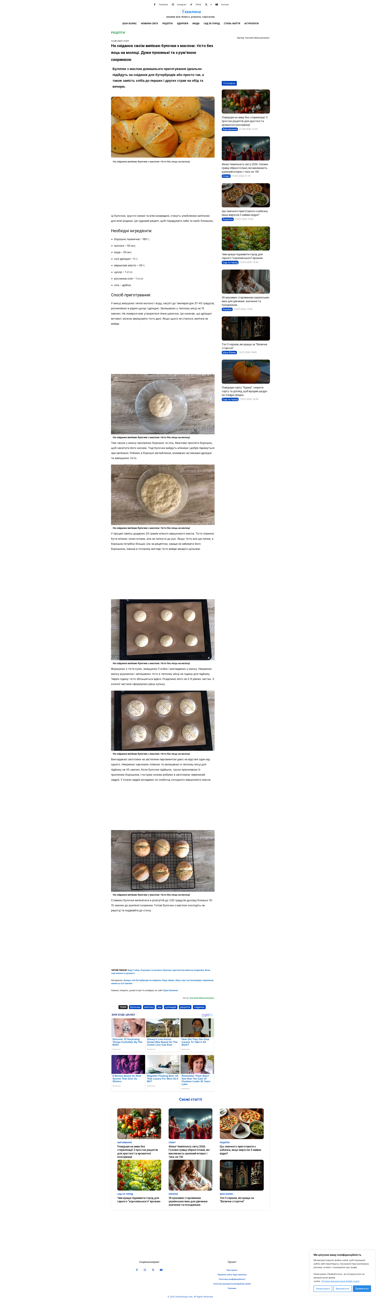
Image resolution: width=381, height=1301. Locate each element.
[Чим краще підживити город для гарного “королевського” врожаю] (246, 238)
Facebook (163, 4)
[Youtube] (216, 4)
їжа (159, 1007)
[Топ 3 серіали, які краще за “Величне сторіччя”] (246, 328)
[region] (342, 1272)
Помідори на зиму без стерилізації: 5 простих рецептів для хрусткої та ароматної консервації (244, 121)
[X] (206, 4)
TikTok (198, 4)
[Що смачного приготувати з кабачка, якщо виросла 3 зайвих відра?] (246, 195)
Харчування (230, 129)
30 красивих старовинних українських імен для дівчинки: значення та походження (245, 301)
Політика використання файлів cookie (340, 1281)
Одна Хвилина (170, 990)
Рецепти (118, 32)
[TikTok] (191, 4)
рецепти (185, 1007)
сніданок (199, 1007)
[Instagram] (173, 4)
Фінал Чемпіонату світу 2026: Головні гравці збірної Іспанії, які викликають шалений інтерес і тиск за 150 (245, 168)
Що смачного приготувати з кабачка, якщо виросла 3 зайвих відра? (240, 1150)
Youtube (225, 4)
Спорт (226, 176)
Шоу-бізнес (229, 352)
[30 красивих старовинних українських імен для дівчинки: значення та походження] (246, 282)
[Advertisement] (163, 189)
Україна (227, 309)
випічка (149, 1007)
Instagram (181, 4)
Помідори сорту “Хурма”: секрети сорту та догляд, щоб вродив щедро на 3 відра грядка (244, 391)
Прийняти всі (362, 1288)
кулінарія (170, 1007)
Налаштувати (323, 1288)
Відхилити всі (342, 1288)
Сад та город (230, 262)
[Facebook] (154, 4)
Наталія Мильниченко (257, 38)
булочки (135, 1007)
